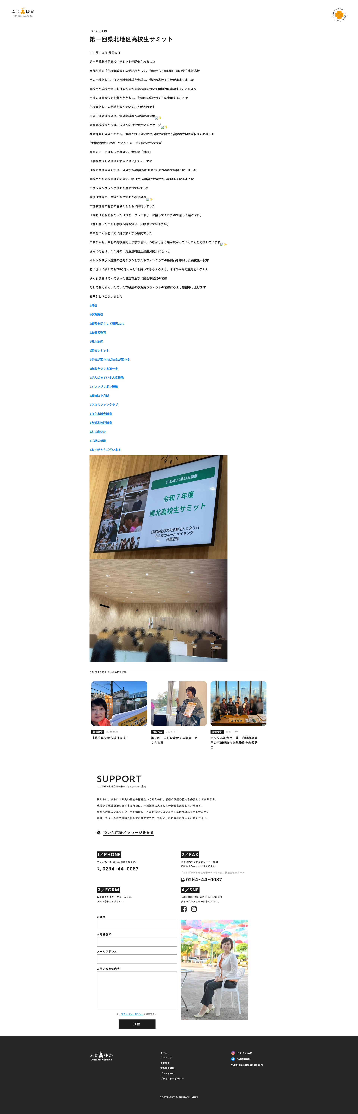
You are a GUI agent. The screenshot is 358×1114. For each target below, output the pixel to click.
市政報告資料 (167, 1068)
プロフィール (167, 1073)
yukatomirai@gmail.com (247, 1064)
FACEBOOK (244, 1059)
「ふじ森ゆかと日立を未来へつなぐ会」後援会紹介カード (213, 872)
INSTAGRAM (244, 1053)
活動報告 (165, 1063)
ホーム (163, 1053)
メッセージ (166, 1058)
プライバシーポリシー (132, 1014)
